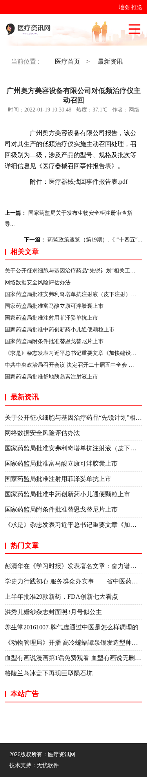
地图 (124, 7)
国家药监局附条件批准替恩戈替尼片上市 (54, 341)
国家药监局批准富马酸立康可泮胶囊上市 (54, 306)
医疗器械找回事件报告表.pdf (88, 181)
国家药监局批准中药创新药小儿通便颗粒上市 (59, 330)
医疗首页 (67, 61)
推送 (136, 7)
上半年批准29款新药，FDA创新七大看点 (61, 596)
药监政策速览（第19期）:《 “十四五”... (94, 240)
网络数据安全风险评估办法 (38, 282)
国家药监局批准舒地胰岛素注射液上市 (51, 377)
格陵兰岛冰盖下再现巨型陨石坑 (49, 673)
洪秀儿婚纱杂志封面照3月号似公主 (53, 612)
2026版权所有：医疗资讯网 (43, 754)
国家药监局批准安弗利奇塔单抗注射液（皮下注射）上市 (73, 294)
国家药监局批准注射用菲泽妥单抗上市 (51, 318)
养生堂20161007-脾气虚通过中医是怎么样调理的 (71, 627)
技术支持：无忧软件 (34, 765)
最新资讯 (110, 61)
